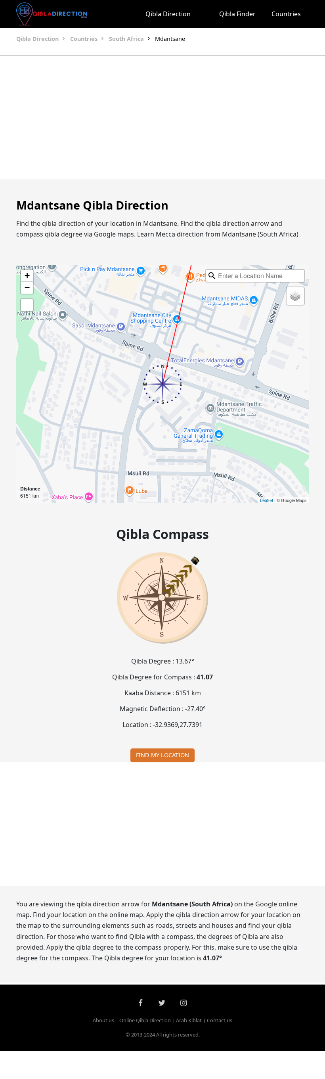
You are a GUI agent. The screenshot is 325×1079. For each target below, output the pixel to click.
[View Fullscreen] (27, 305)
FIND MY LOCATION (162, 755)
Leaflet (266, 500)
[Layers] (295, 296)
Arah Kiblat (189, 1020)
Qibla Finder (237, 14)
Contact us (219, 1020)
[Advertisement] (162, 117)
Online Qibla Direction (145, 1020)
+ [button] (27, 276)
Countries (286, 14)
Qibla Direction (168, 14)
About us (103, 1020)
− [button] (27, 287)
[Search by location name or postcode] (212, 276)
